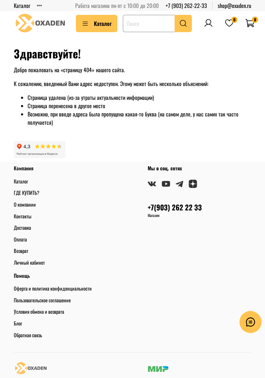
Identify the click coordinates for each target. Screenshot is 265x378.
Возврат (21, 250)
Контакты (22, 216)
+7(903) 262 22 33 (175, 207)
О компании (25, 204)
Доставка (22, 227)
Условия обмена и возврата (39, 311)
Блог (18, 323)
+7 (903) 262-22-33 (186, 5)
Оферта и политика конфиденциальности (53, 288)
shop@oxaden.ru (234, 5)
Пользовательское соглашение (42, 300)
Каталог (22, 5)
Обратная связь (28, 335)
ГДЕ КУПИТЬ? (26, 192)
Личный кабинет (29, 262)
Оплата (20, 239)
